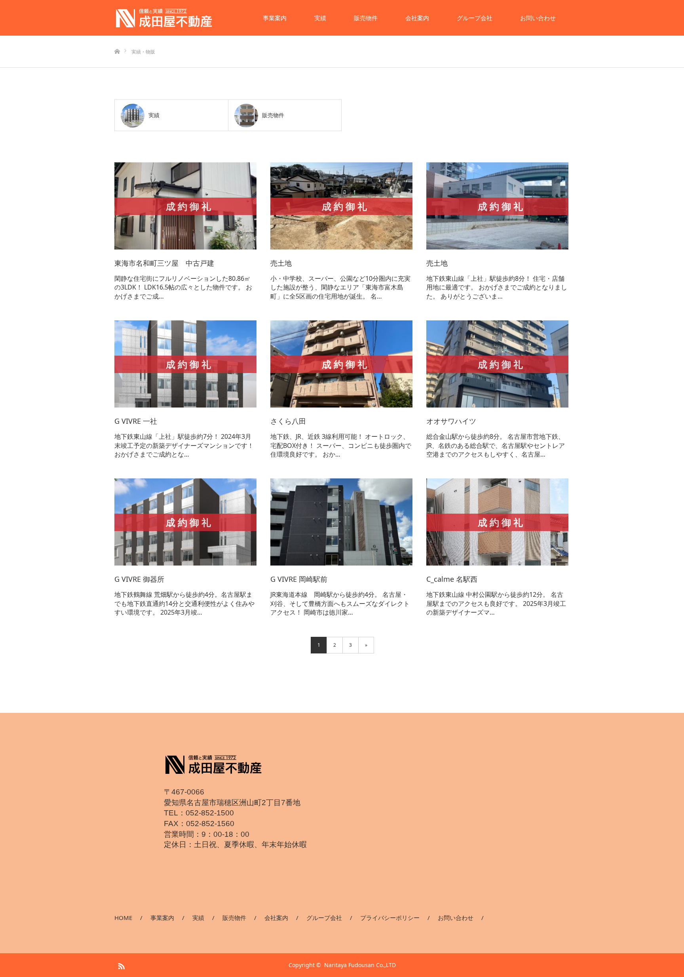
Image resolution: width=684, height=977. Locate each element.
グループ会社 (474, 18)
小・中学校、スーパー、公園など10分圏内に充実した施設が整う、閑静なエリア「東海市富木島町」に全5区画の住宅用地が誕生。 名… (340, 287)
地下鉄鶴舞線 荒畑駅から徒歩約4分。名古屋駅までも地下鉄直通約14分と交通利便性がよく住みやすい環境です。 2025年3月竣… (184, 603)
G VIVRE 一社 (135, 421)
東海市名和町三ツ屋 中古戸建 (164, 263)
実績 (320, 18)
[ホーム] (117, 39)
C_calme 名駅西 (451, 579)
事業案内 (275, 18)
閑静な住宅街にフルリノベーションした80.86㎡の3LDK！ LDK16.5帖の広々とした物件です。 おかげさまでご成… (183, 287)
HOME (123, 918)
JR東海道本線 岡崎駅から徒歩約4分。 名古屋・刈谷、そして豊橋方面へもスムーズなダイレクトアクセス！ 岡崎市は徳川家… (340, 603)
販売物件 (366, 18)
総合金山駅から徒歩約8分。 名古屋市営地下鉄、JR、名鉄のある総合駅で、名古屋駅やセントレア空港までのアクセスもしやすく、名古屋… (495, 445)
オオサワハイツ (451, 421)
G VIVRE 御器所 (139, 579)
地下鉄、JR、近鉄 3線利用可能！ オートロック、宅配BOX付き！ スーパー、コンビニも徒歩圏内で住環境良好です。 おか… (340, 445)
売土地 (281, 263)
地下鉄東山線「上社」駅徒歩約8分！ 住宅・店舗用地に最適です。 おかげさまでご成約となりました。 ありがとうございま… (496, 287)
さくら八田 (288, 421)
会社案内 (417, 18)
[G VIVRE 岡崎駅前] (341, 522)
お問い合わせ (538, 18)
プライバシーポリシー (390, 918)
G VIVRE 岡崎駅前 (298, 579)
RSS (120, 965)
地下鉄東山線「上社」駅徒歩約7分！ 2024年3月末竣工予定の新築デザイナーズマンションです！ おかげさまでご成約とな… (184, 445)
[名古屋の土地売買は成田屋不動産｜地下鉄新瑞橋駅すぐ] (163, 18)
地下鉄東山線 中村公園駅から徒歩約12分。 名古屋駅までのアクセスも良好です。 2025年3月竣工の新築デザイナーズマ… (496, 603)
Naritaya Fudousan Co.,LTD (360, 965)
